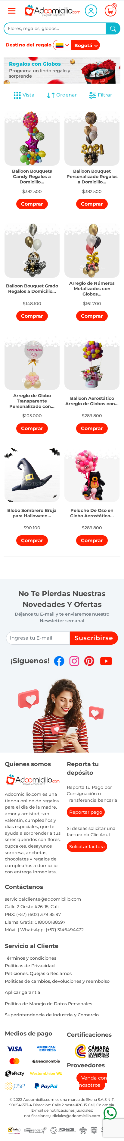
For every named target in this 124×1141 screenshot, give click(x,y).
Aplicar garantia (22, 992)
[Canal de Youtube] (106, 661)
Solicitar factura (87, 846)
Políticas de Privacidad (30, 965)
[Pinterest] (89, 661)
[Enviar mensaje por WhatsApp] (110, 1113)
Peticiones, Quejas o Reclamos (38, 973)
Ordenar (66, 95)
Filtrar (104, 95)
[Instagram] (74, 661)
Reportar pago (85, 812)
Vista (29, 95)
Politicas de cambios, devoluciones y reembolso (57, 981)
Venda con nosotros (93, 1081)
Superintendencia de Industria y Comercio (52, 1015)
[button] (32, 172)
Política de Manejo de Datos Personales (48, 1003)
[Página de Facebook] (59, 661)
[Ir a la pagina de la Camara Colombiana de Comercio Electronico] (91, 1051)
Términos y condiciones (30, 958)
